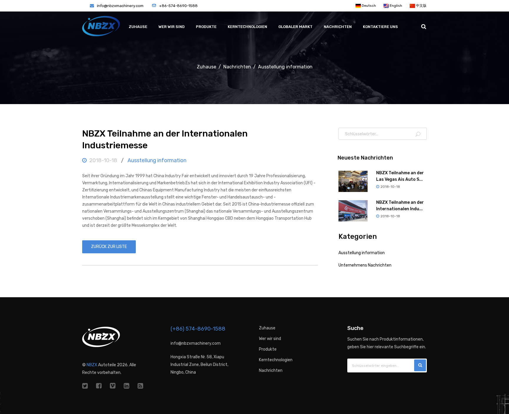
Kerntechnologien (247, 26)
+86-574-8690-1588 (178, 6)
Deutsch (368, 6)
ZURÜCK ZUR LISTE (109, 246)
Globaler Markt (295, 26)
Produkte (206, 26)
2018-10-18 (103, 160)
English (395, 6)
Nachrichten (338, 26)
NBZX (92, 364)
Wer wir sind (171, 26)
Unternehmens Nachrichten (364, 265)
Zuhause (138, 26)
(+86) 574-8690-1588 (198, 329)
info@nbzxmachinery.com (120, 6)
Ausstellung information (285, 67)
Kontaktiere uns (380, 26)
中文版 (421, 6)
